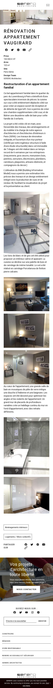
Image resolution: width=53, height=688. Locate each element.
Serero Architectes (12, 663)
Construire (8, 634)
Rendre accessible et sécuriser (18, 655)
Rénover (6, 641)
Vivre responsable (11, 648)
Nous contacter (26, 589)
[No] (50, 683)
